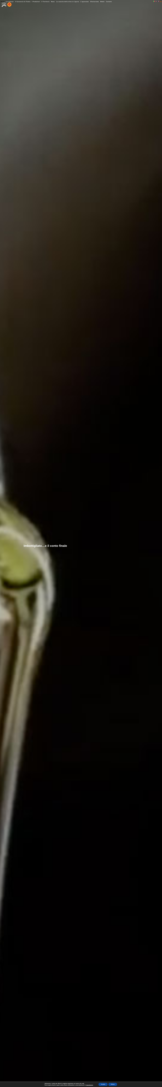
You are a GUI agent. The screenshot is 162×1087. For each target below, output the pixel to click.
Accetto (103, 1084)
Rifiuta (113, 1084)
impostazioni (89, 1085)
